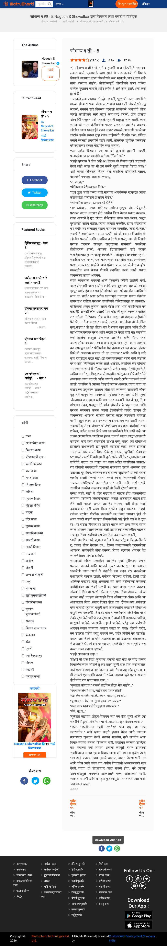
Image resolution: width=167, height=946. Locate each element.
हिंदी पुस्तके (77, 869)
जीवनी (29, 568)
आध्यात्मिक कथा (35, 443)
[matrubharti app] (90, 3)
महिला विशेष (33, 505)
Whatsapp (36, 205)
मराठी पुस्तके (77, 880)
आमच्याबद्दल (22, 863)
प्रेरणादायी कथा (35, 457)
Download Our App (108, 839)
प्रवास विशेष (33, 498)
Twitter (36, 192)
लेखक (47, 880)
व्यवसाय (30, 635)
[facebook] (129, 878)
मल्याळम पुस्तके (79, 903)
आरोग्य (30, 561)
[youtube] (134, 885)
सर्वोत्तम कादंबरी (51, 869)
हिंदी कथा (103, 863)
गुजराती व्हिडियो (52, 875)
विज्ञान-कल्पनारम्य (36, 628)
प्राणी (29, 649)
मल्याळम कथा (105, 892)
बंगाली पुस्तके (78, 898)
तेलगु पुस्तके (77, 892)
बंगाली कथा (104, 886)
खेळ (28, 642)
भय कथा (31, 588)
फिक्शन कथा (33, 450)
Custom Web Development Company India (132, 938)
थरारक (30, 621)
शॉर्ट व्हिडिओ (50, 886)
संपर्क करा (21, 869)
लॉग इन (146, 4)
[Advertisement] (34, 812)
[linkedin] (142, 885)
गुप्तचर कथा (33, 526)
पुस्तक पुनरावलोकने (33, 611)
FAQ (19, 896)
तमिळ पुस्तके (77, 886)
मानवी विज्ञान (33, 547)
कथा (28, 436)
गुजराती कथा (105, 869)
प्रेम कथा (31, 519)
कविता (29, 492)
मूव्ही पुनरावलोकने (36, 595)
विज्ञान (29, 663)
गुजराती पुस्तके (78, 875)
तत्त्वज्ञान (30, 554)
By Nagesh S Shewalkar (47, 126)
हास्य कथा (32, 478)
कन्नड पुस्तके (78, 909)
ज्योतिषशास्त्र (34, 656)
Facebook (36, 180)
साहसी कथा (33, 540)
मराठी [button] (58, 4)
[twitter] (146, 878)
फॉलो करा (50, 73)
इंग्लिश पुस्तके (78, 863)
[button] (49, 4)
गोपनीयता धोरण (24, 875)
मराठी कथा (104, 875)
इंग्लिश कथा (105, 880)
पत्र (28, 582)
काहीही (30, 669)
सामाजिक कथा (34, 533)
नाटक (29, 512)
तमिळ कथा (104, 898)
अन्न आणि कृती (34, 575)
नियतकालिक (33, 485)
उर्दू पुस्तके (76, 915)
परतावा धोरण (23, 890)
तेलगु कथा (104, 903)
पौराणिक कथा (34, 602)
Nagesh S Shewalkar (49, 61)
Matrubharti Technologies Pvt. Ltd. (51, 938)
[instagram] (138, 878)
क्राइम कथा (33, 676)
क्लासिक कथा (34, 464)
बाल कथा (31, 471)
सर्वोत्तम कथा (50, 863)
